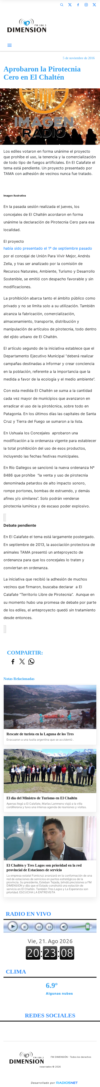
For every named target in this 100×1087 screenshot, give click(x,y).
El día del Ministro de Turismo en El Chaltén (42, 798)
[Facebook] (78, 5)
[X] (70, 5)
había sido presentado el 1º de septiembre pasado (47, 248)
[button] (62, 5)
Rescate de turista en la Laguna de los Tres (40, 734)
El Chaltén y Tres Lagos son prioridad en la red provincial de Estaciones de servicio (44, 867)
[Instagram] (86, 5)
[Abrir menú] (9, 45)
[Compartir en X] (22, 662)
